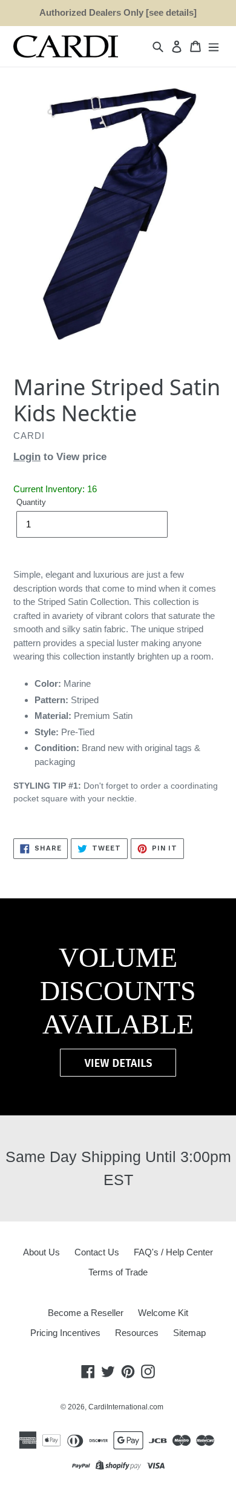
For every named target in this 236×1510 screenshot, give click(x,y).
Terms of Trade (118, 1272)
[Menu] (214, 46)
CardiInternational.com (125, 1407)
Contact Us (96, 1252)
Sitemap (189, 1333)
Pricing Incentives (65, 1333)
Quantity (31, 502)
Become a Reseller (85, 1313)
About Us (41, 1252)
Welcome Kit (163, 1313)
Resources (137, 1333)
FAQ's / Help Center (173, 1252)
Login (27, 457)
